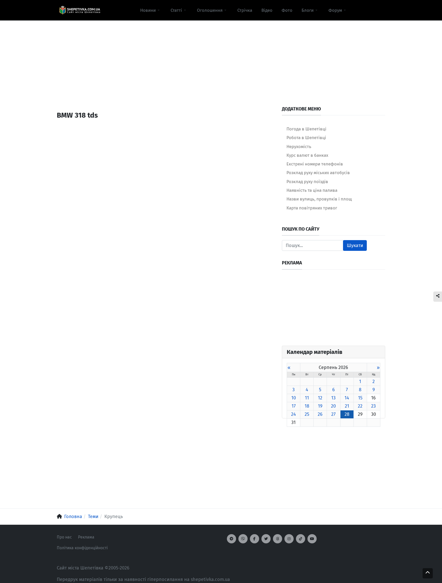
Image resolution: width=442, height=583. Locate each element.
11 (307, 398)
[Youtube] (312, 538)
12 (320, 398)
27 (333, 414)
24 (293, 414)
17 (294, 406)
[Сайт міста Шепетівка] (79, 10)
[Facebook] (254, 538)
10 (293, 398)
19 (320, 406)
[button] (151, 10)
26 (320, 414)
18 (307, 406)
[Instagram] (289, 538)
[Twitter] (266, 538)
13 (333, 398)
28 (347, 414)
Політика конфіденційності (82, 547)
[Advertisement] (221, 56)
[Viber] (243, 538)
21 (347, 406)
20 (333, 406)
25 (307, 414)
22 (360, 406)
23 (373, 406)
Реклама (86, 537)
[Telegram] (231, 538)
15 (360, 398)
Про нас (64, 537)
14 (347, 398)
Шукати (355, 245)
